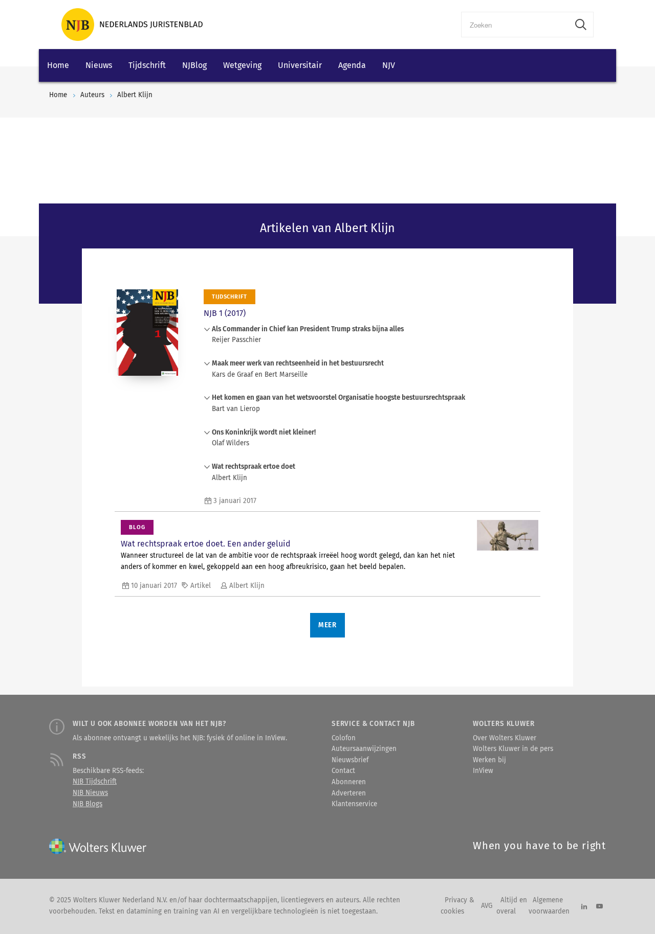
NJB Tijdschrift (95, 782)
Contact (343, 771)
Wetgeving (242, 65)
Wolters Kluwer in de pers (513, 749)
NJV (388, 65)
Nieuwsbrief (350, 760)
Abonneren (349, 782)
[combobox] (515, 24)
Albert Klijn (134, 95)
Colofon (344, 738)
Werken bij (489, 760)
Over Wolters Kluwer (504, 738)
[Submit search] (581, 24)
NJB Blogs (87, 804)
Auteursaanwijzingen (364, 749)
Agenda (352, 65)
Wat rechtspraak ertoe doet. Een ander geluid (206, 544)
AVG (486, 906)
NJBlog (194, 65)
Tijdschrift (147, 65)
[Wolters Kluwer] (132, 24)
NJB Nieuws (90, 793)
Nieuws (98, 65)
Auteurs (92, 95)
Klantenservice (354, 804)
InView (483, 771)
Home (58, 65)
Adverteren (349, 793)
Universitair (300, 65)
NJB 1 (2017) (225, 313)
